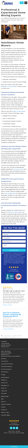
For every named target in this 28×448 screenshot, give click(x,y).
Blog (2, 399)
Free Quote (14, 446)
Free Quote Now (14, 250)
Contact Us (4, 409)
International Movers (6, 366)
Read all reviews (7, 305)
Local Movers (4, 361)
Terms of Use (16, 262)
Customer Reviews (6, 404)
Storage (3, 374)
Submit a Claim (5, 412)
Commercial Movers (6, 369)
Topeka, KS (4, 390)
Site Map (18, 431)
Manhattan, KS (5, 385)
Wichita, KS (4, 380)
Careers (3, 407)
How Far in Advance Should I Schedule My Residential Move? (12, 314)
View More (4, 393)
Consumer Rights (5, 415)
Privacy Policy (11, 431)
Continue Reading (8, 329)
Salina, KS (3, 388)
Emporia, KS (4, 382)
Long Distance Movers (7, 363)
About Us (3, 401)
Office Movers (4, 372)
